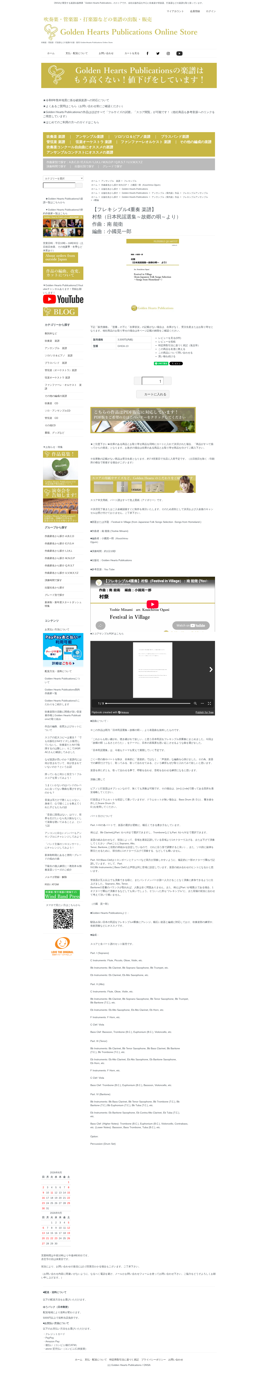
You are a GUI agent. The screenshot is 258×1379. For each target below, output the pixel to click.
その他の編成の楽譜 (195, 142)
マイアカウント (175, 11)
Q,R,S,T (120, 162)
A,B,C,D (74, 162)
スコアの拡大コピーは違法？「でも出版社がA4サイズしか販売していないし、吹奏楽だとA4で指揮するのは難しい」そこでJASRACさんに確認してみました (63, 744)
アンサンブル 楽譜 (110, 181)
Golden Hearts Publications (135, 189)
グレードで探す (112, 166)
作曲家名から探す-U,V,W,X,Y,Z (61, 572)
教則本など (51, 333)
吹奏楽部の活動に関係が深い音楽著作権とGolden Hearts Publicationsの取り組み (63, 715)
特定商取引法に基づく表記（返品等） (179, 345)
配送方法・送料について (58, 671)
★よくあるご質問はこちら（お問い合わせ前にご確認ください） (83, 106)
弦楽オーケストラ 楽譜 (94, 142)
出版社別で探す (84, 166)
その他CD (50, 425)
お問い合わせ (106, 53)
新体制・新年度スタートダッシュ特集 (63, 604)
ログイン (211, 11)
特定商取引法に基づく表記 (124, 1359)
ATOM (55, 884)
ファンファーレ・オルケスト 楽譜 (63, 386)
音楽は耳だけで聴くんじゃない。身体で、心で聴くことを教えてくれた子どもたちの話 (63, 803)
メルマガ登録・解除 (56, 877)
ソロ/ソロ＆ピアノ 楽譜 (58, 355)
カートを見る (132, 53)
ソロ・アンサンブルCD (57, 410)
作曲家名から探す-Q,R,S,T (59, 565)
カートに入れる (155, 394)
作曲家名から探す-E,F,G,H (59, 543)
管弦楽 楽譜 (56, 142)
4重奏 (96, 200)
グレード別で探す (54, 595)
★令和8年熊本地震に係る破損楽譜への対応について (76, 100)
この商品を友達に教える (171, 349)
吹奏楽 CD (51, 403)
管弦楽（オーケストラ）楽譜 (61, 370)
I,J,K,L (97, 162)
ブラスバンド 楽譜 (56, 362)
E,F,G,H (86, 162)
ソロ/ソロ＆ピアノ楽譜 (132, 136)
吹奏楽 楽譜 (52, 340)
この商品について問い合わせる (175, 352)
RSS (47, 884)
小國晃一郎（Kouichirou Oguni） (146, 185)
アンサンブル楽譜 (90, 136)
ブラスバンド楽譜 (175, 136)
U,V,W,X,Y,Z (135, 162)
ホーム (51, 53)
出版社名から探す (109, 189)
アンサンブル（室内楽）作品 (165, 193)
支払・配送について (77, 53)
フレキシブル (130, 181)
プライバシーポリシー (153, 1359)
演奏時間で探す (56, 166)
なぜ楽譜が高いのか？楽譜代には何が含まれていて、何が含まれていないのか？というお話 (63, 763)
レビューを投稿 (167, 341)
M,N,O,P (108, 162)
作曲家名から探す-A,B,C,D (59, 536)
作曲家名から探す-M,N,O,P (114, 185)
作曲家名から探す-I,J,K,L (58, 550)
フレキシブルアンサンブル (195, 193)
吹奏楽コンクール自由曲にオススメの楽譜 (80, 147)
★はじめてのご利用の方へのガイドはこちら (71, 122)
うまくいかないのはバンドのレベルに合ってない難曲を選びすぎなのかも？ (63, 789)
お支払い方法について (57, 629)
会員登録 (195, 11)
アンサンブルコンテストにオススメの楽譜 (80, 152)
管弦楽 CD (51, 418)
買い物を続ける (167, 356)
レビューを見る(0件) (169, 338)
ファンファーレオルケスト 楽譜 (146, 142)
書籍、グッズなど (54, 432)
